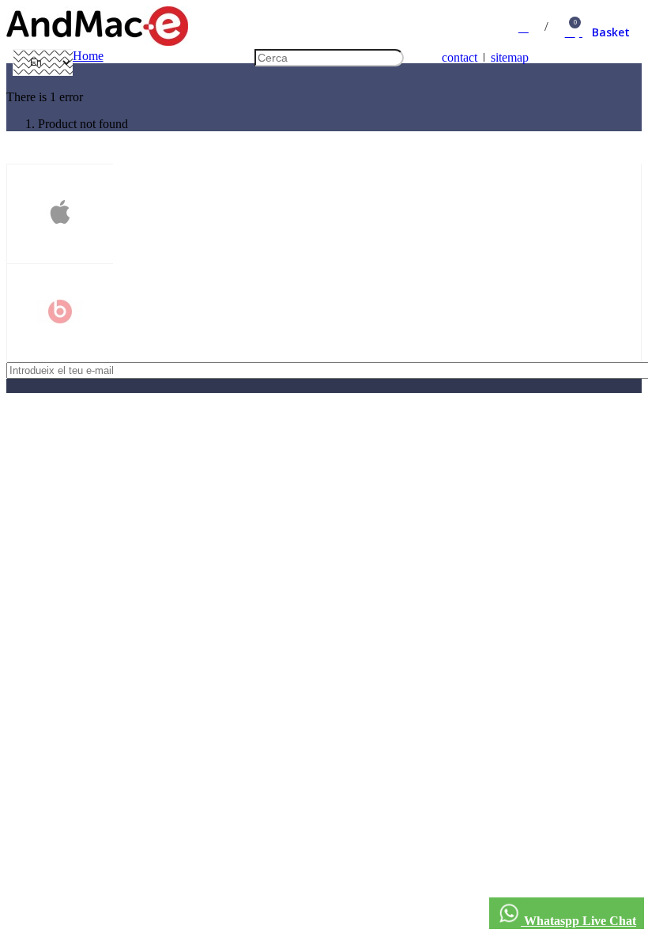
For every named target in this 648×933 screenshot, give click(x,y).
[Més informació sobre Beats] (60, 313)
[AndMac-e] (97, 41)
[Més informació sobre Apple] (60, 213)
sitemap (510, 57)
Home (88, 55)
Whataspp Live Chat (578, 920)
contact (459, 57)
